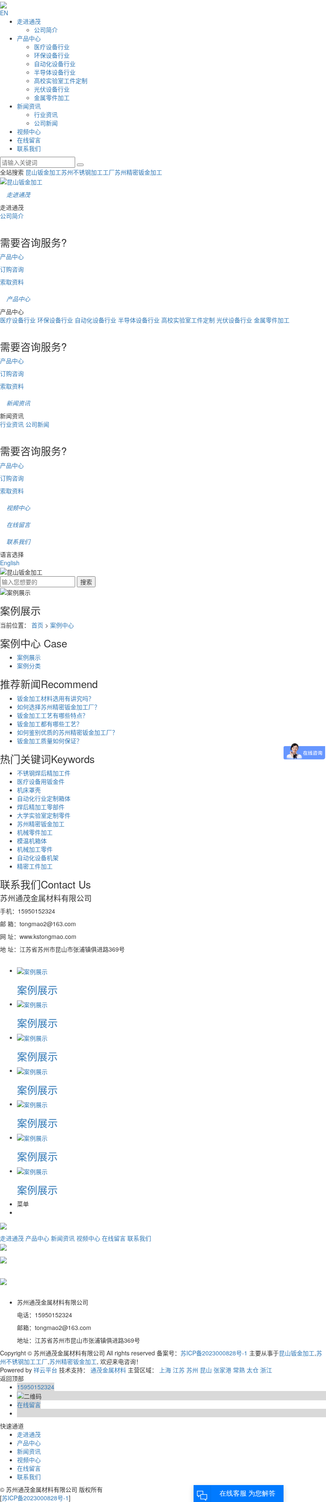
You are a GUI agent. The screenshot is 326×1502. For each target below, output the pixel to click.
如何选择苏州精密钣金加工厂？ (58, 706)
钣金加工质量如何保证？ (49, 740)
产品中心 (29, 38)
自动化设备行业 (55, 63)
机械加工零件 (35, 849)
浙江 (266, 1370)
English (10, 562)
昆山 (206, 1370)
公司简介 (46, 29)
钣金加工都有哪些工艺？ (49, 723)
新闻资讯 (29, 106)
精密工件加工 (35, 866)
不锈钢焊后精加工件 (43, 773)
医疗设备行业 (52, 46)
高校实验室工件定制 (60, 80)
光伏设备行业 (52, 89)
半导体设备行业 (55, 72)
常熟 (239, 1370)
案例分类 (29, 665)
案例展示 (29, 657)
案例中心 (62, 625)
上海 (165, 1370)
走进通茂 (29, 21)
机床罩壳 (29, 790)
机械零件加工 (35, 832)
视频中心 (29, 131)
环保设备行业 (52, 55)
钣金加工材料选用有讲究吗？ (55, 698)
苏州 (192, 1370)
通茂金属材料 (108, 1370)
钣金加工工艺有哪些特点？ (52, 715)
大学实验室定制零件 (43, 815)
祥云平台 (45, 1370)
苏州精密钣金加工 (138, 172)
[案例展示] (32, 970)
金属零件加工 (52, 97)
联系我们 (29, 148)
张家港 (222, 1370)
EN (4, 12)
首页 (37, 625)
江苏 (179, 1370)
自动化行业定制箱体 (43, 798)
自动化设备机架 (38, 857)
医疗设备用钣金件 (41, 781)
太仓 (253, 1370)
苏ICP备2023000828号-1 (213, 1353)
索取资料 (12, 282)
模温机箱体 (32, 840)
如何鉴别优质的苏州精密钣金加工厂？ (67, 732)
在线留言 (29, 140)
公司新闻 (46, 123)
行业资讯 (46, 114)
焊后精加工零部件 (41, 806)
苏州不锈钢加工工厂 (88, 172)
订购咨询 (12, 269)
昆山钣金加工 (43, 172)
